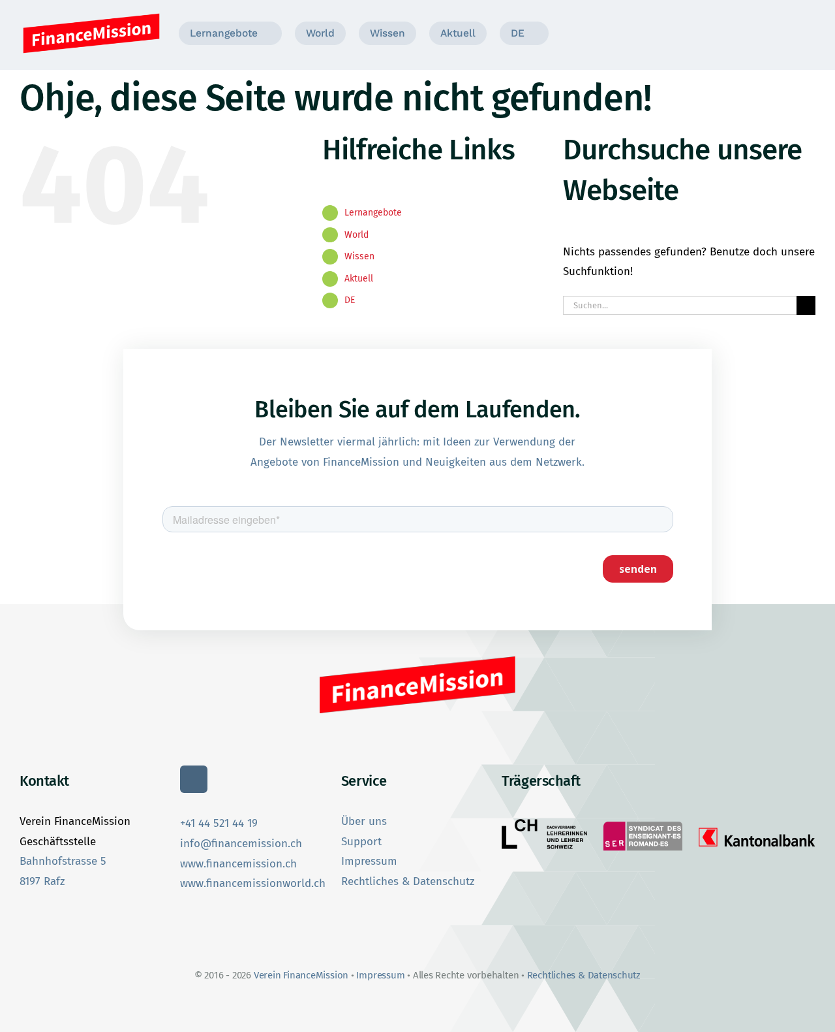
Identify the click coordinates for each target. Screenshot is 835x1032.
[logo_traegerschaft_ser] (642, 823)
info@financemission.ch (241, 843)
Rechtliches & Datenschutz (407, 881)
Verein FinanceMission (302, 975)
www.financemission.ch (238, 864)
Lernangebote (373, 212)
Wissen (359, 256)
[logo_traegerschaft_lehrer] (544, 824)
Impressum (369, 861)
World (356, 234)
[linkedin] (193, 779)
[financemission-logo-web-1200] (91, 15)
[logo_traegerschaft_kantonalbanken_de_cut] (757, 828)
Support (361, 841)
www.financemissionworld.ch (253, 883)
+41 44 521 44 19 (219, 823)
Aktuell (358, 278)
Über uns (364, 821)
